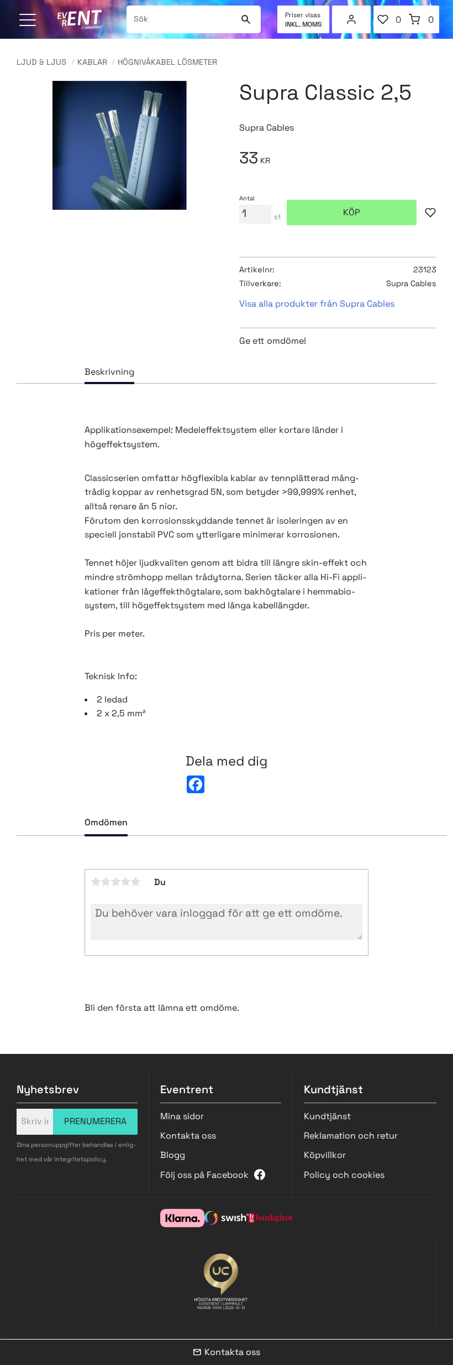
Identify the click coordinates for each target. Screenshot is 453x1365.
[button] (29, 20)
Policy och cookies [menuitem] (344, 1175)
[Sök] (245, 19)
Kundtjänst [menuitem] (327, 1116)
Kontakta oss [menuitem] (188, 1135)
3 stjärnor (115, 882)
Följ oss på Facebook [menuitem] (204, 1175)
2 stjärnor (105, 882)
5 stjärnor (135, 882)
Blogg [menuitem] (172, 1155)
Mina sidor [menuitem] (351, 19)
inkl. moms (303, 24)
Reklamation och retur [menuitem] (351, 1135)
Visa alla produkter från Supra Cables (316, 303)
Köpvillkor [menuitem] (325, 1155)
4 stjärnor (125, 882)
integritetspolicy (80, 1159)
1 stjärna (96, 882)
